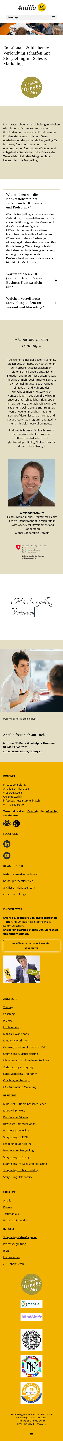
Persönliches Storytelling (18, 1150)
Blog (6, 1250)
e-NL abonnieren (13, 1264)
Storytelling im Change (17, 1157)
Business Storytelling (16, 1130)
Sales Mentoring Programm (20, 1073)
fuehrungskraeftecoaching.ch (21, 874)
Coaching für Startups (16, 1080)
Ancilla (7, 1200)
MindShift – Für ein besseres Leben (24, 1104)
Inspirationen (11, 1257)
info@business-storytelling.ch (22, 751)
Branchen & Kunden (15, 1220)
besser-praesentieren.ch (18, 881)
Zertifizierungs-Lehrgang (18, 1067)
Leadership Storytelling (17, 1144)
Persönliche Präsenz (15, 1117)
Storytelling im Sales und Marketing (25, 1163)
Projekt (7, 1020)
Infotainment (11, 1027)
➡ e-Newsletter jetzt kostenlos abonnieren (31, 945)
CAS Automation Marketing (19, 1087)
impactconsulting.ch (15, 894)
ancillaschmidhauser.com (19, 887)
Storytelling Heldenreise (18, 1177)
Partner (7, 1207)
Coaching (9, 1014)
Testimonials (11, 1214)
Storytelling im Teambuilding (21, 1170)
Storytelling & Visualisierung (20, 1054)
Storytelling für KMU (15, 1137)
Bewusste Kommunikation (19, 1124)
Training (8, 1007)
